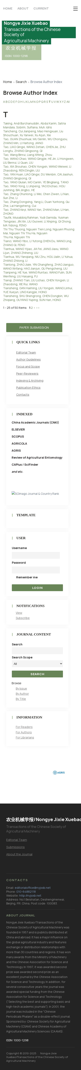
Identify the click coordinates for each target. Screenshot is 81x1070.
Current (41, 8)
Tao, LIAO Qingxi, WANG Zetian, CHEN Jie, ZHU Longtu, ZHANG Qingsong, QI (34, 149)
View (19, 613)
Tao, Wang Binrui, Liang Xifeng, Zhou (27, 155)
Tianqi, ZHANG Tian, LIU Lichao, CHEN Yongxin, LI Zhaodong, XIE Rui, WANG (36, 282)
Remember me (27, 577)
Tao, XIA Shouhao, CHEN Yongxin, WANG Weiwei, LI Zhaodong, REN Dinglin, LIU (37, 168)
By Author (22, 694)
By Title (21, 699)
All (68, 102)
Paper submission (34, 327)
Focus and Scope (28, 366)
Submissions (15, 847)
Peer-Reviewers (27, 373)
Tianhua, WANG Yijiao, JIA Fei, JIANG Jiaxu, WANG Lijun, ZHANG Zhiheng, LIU (35, 251)
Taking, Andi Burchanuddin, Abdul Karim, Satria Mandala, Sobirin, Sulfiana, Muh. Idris (34, 125)
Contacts (22, 395)
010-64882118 (26, 892)
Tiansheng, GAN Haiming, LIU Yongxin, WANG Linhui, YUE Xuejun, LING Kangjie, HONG (38, 290)
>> (38, 308)
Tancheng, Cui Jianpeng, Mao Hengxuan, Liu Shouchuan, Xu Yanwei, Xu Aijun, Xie (33, 133)
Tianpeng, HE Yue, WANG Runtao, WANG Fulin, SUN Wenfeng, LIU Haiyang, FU (37, 274)
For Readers (24, 727)
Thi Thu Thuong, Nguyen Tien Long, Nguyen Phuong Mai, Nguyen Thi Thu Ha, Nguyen (38, 231)
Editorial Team (26, 352)
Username (19, 548)
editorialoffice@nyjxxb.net (33, 888)
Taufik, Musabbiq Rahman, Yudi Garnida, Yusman (36, 217)
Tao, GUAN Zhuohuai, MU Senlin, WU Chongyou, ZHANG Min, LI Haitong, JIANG (35, 141)
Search (21, 81)
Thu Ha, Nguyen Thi (16, 237)
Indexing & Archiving (29, 380)
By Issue (21, 688)
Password (19, 563)
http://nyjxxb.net (30, 895)
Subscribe (23, 618)
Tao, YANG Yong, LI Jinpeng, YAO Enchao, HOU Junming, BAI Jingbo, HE (34, 188)
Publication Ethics (28, 387)
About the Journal (19, 854)
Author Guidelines (28, 359)
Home (7, 8)
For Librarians (25, 737)
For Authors (24, 732)
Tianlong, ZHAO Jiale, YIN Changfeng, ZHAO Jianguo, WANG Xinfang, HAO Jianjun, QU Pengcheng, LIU (38, 266)
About (23, 8)
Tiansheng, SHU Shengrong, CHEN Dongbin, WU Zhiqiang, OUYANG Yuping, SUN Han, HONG (36, 298)
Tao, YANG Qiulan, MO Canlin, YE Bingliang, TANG (36, 182)
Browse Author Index (46, 81)
